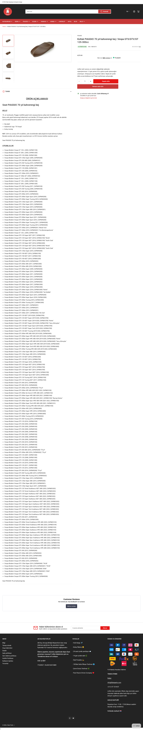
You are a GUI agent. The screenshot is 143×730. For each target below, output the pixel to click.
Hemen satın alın (97, 86)
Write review (71, 606)
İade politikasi (7, 653)
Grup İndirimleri (7, 648)
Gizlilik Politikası (7, 658)
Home (4, 26)
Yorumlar (5, 663)
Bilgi (81, 21)
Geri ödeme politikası (9, 656)
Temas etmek (6, 645)
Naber (109, 678)
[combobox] (68, 11)
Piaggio (25, 21)
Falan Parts (10, 725)
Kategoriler (6, 21)
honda (52, 21)
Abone (105, 628)
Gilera (34, 21)
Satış (69, 21)
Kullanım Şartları (7, 661)
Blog (75, 21)
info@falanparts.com (114, 682)
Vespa (17, 21)
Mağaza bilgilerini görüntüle (88, 98)
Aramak (105, 11)
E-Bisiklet (62, 21)
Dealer (4, 651)
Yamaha (43, 21)
